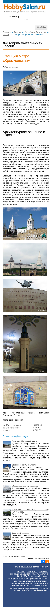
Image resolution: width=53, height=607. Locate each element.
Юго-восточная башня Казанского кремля (12, 427)
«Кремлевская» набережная (25, 486)
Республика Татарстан (35, 32)
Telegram (43, 567)
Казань (6, 34)
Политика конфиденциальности (29, 572)
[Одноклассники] (47, 561)
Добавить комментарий (14, 556)
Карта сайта (39, 574)
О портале (32, 571)
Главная (7, 32)
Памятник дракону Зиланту (38, 427)
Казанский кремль (20, 533)
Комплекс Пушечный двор (24, 441)
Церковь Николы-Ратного (23, 465)
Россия (17, 32)
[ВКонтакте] (43, 561)
